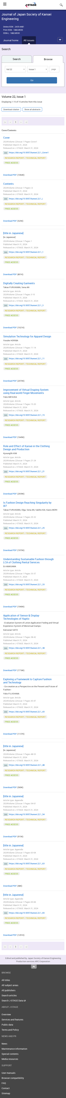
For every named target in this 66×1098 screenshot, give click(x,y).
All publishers (8, 990)
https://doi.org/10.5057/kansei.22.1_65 (27, 912)
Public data (7, 1024)
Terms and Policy (10, 1029)
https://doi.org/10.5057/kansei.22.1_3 (26, 305)
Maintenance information (14, 1048)
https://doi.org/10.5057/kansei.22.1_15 (27, 415)
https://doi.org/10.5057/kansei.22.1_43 (27, 711)
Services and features (12, 1019)
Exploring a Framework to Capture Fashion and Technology (27, 680)
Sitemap (6, 1093)
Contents (8, 184)
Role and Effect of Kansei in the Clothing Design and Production (26, 447)
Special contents (10, 1053)
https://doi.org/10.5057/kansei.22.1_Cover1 (29, 152)
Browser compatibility (13, 1077)
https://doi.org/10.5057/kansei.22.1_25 (27, 527)
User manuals (8, 1072)
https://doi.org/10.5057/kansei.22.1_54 (27, 814)
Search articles (9, 995)
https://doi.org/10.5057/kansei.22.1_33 (27, 584)
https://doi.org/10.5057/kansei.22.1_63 (27, 863)
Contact (6, 1088)
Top (34, 967)
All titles (6, 980)
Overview (6, 1014)
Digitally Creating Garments (19, 283)
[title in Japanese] (13, 233)
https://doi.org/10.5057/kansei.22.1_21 (27, 471)
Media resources (10, 1058)
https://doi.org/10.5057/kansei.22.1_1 (26, 252)
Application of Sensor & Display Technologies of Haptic (21, 617)
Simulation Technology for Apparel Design (27, 336)
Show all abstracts (32, 109)
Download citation (11, 109)
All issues (29, 40)
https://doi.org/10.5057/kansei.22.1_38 (27, 647)
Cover (6, 137)
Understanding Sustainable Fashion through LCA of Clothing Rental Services (28, 560)
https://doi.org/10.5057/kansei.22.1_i (26, 198)
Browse (48, 59)
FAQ (4, 1083)
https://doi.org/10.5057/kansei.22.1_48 (27, 765)
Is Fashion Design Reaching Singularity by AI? (27, 504)
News (4, 1043)
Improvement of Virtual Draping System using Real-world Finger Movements (26, 391)
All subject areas (10, 985)
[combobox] (15, 69)
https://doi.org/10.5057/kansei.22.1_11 (27, 358)
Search (17, 59)
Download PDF (10, 174)
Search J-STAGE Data (13, 1000)
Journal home (10, 40)
